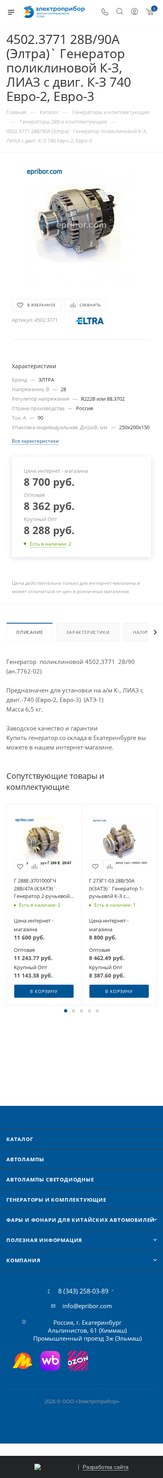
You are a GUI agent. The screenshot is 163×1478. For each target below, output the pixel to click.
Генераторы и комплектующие (56, 1199)
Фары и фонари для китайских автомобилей (80, 1219)
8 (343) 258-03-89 (83, 1291)
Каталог (19, 1139)
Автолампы (25, 1159)
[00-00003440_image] (81, 224)
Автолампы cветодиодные (50, 1179)
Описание (29, 632)
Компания (23, 1260)
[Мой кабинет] (134, 12)
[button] (66, 1011)
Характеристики (87, 632)
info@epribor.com (87, 1306)
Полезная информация (44, 1240)
